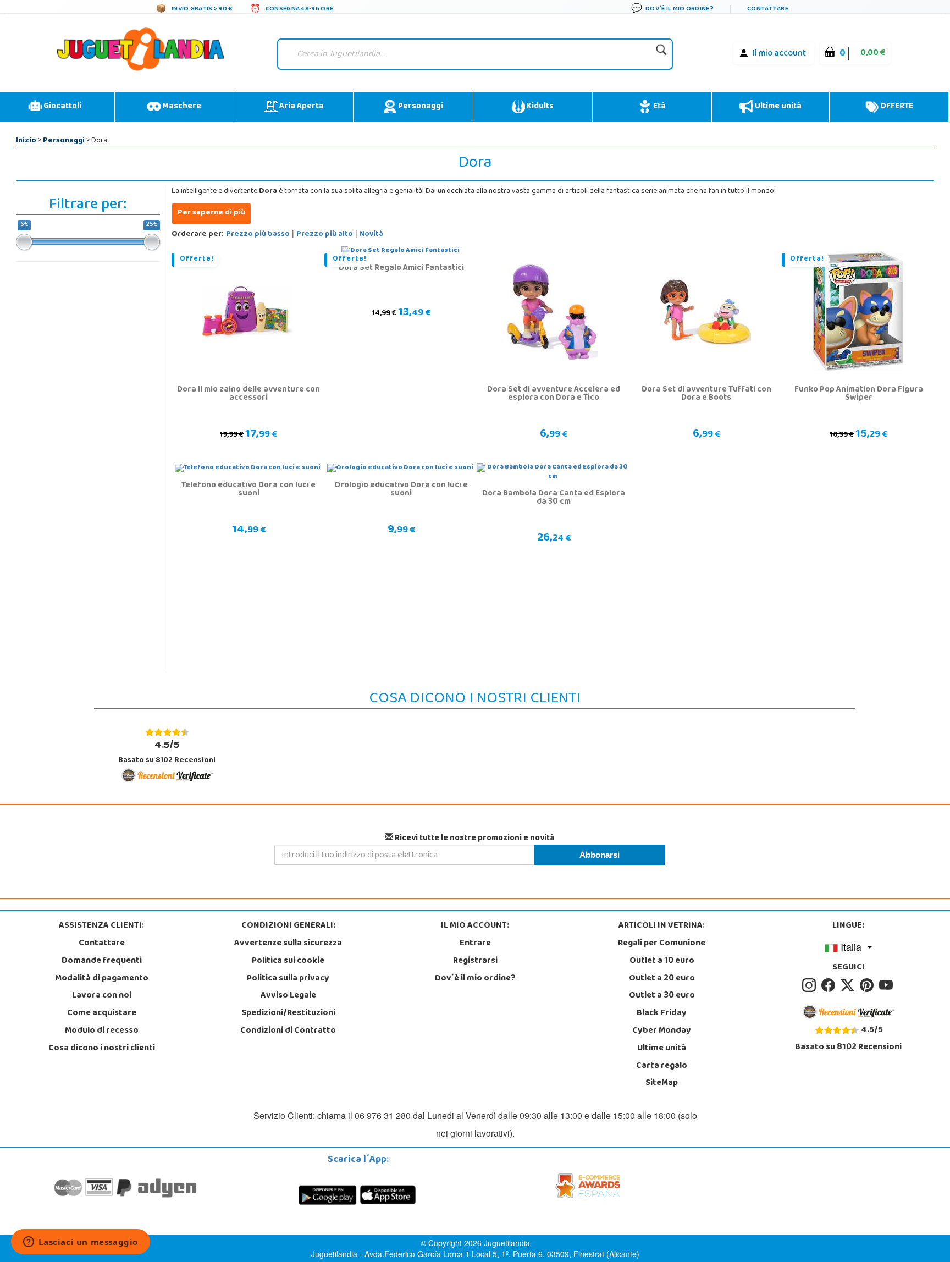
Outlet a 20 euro (662, 979)
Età (658, 106)
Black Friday (662, 1013)
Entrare (475, 943)
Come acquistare (101, 1013)
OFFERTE (896, 106)
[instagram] (810, 985)
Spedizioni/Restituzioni (288, 1013)
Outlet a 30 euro (662, 996)
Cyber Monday (661, 1031)
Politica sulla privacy (288, 979)
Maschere (181, 106)
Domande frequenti (102, 961)
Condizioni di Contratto (288, 1031)
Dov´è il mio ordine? (475, 979)
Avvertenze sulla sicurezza (288, 943)
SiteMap (661, 1083)
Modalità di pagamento (101, 979)
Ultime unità (777, 106)
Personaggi (419, 106)
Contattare (102, 943)
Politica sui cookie (288, 961)
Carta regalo (661, 1066)
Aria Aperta (301, 106)
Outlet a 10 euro (661, 961)
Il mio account (779, 54)
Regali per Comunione (661, 943)
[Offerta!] (247, 312)
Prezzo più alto (324, 235)
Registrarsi (475, 961)
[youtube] (887, 985)
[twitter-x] (849, 985)
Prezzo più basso (258, 235)
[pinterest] (868, 985)
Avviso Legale (288, 996)
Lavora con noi (101, 996)
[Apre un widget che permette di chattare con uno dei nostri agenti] (80, 1243)
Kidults (539, 106)
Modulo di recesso (102, 1031)
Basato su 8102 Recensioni (167, 752)
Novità (371, 235)
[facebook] (829, 985)
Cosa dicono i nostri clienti (101, 1048)
